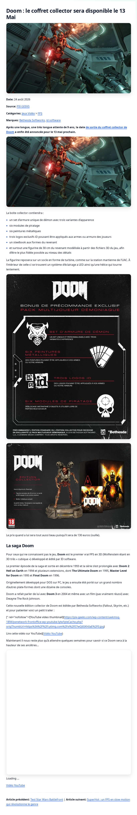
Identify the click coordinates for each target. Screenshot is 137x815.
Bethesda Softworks (32, 120)
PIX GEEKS (23, 106)
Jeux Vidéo (28, 113)
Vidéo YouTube (52, 633)
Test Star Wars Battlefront (46, 799)
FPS (40, 113)
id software (53, 120)
